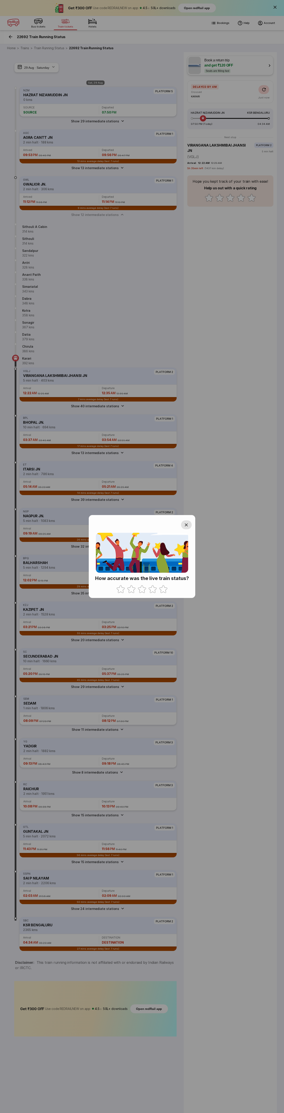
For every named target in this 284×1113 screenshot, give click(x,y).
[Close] (186, 524)
